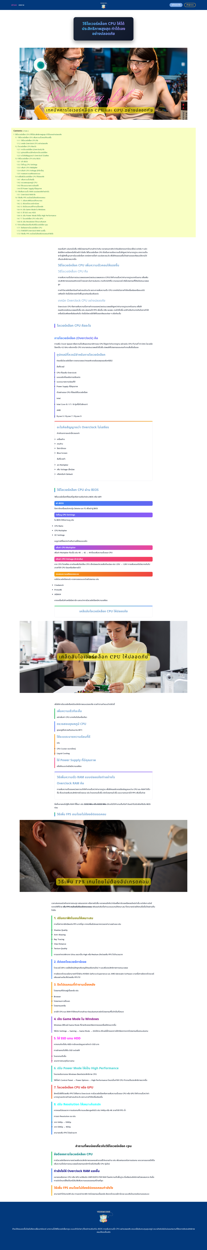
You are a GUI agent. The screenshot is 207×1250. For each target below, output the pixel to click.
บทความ (21, 5)
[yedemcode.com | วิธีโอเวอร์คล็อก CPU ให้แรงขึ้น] (103, 5)
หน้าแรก (14, 5)
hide (25, 131)
